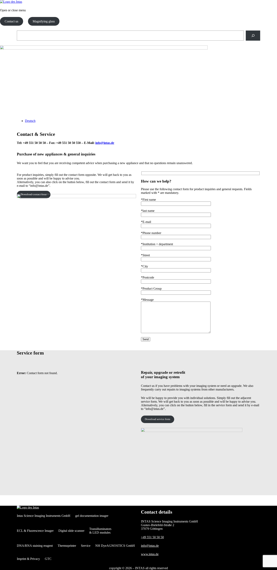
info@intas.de (104, 143)
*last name (148, 210)
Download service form (157, 419)
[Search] (253, 35)
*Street (145, 255)
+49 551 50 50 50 (152, 537)
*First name (148, 199)
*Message (147, 299)
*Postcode (147, 277)
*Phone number (151, 233)
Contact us (11, 21)
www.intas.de (150, 554)
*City (144, 266)
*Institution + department (157, 244)
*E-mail (146, 222)
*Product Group (151, 288)
